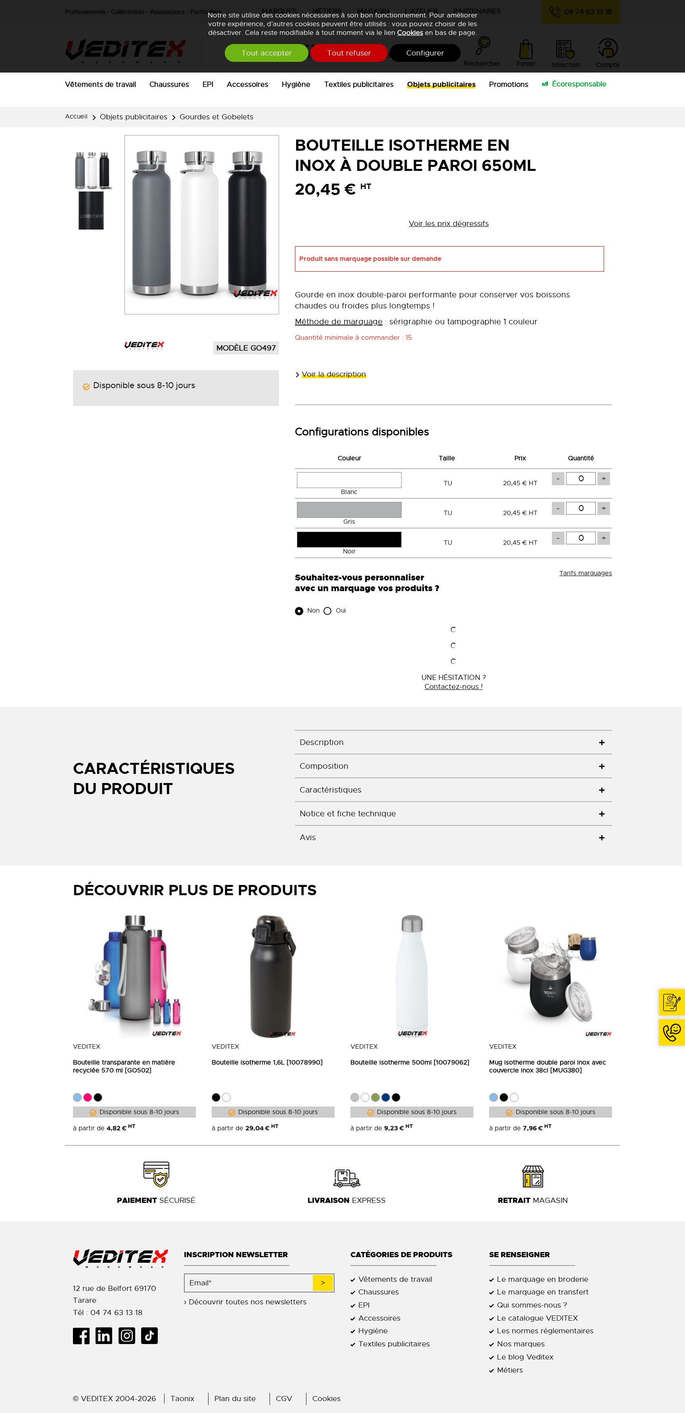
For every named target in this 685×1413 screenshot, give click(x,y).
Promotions (508, 84)
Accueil (76, 117)
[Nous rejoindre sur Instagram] (129, 1336)
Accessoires (247, 84)
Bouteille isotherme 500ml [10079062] (409, 1062)
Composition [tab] (324, 766)
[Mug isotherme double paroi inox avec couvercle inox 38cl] (550, 976)
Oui (340, 611)
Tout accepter (266, 53)
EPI (208, 84)
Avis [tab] (308, 837)
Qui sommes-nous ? (532, 1305)
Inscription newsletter (236, 1255)
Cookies (410, 32)
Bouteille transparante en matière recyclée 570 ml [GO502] (124, 1066)
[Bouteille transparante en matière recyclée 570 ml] (134, 976)
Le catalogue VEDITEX (537, 1318)
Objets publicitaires (441, 84)
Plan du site (235, 1398)
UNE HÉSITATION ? (453, 682)
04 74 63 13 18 (672, 1032)
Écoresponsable (579, 84)
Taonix (182, 1398)
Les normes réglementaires (545, 1331)
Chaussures (169, 84)
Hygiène (296, 84)
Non (312, 611)
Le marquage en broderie (542, 1279)
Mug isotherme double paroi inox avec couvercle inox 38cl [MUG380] (547, 1066)
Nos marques (521, 1344)
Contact (672, 1002)
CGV (284, 1398)
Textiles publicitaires (359, 84)
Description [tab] (322, 742)
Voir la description (334, 374)
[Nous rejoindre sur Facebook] (84, 1336)
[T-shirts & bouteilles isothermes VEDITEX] (144, 345)
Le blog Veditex (525, 1357)
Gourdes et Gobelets (216, 117)
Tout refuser (349, 53)
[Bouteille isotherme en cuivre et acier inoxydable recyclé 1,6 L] (273, 976)
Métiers (510, 1370)
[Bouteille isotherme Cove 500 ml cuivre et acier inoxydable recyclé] (411, 976)
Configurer (425, 53)
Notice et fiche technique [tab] (348, 814)
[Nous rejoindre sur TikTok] (152, 1336)
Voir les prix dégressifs (449, 223)
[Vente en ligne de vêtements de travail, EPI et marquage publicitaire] (120, 1259)
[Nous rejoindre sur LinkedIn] (107, 1336)
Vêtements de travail (100, 84)
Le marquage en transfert (543, 1292)
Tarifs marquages (585, 573)
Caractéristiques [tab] (331, 790)
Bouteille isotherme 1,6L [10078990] (267, 1062)
